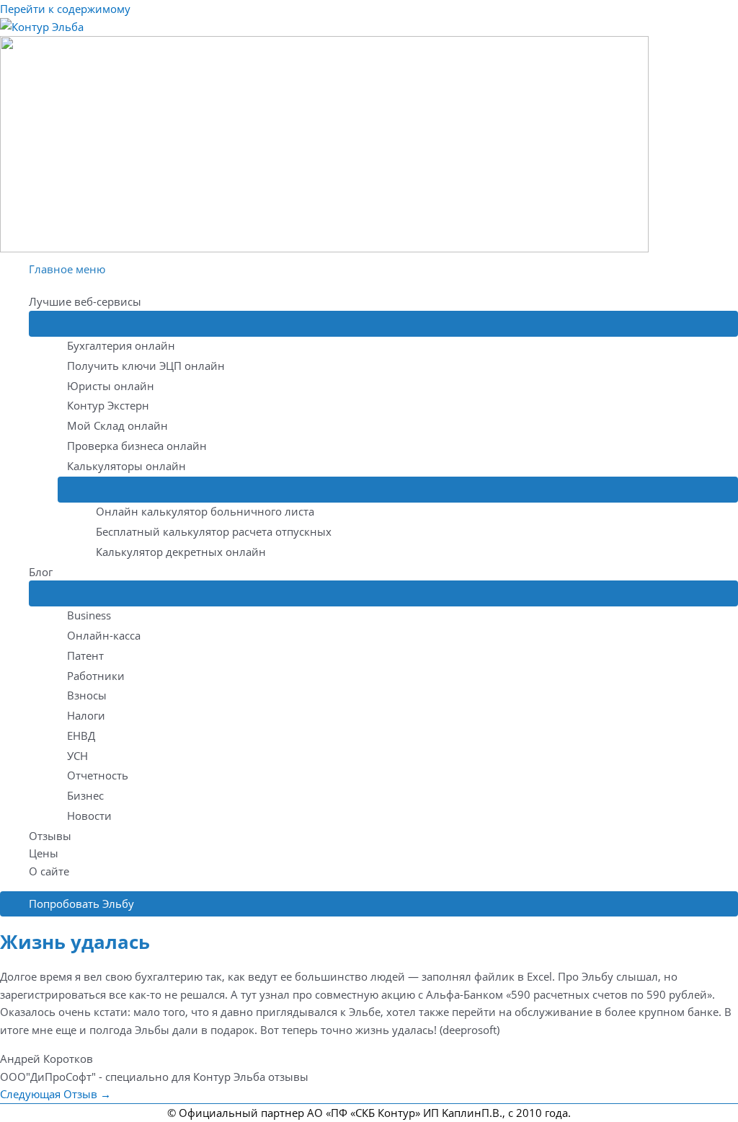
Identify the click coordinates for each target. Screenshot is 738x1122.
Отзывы (50, 836)
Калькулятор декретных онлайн (181, 551)
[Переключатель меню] (383, 324)
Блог (41, 572)
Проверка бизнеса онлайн (137, 445)
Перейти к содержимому (65, 8)
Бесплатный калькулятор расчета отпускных (214, 531)
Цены (43, 853)
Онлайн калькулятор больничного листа (205, 511)
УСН (77, 755)
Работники (96, 675)
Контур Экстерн (108, 405)
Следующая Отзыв (55, 1094)
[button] (369, 903)
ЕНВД (81, 735)
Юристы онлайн (110, 386)
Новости (89, 815)
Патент (85, 655)
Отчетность (97, 775)
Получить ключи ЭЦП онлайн (146, 365)
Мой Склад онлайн (117, 425)
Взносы (87, 695)
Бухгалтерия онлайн (121, 345)
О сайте (49, 871)
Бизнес (85, 795)
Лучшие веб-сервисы (85, 301)
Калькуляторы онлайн (126, 466)
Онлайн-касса (104, 635)
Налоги (86, 715)
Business (89, 615)
